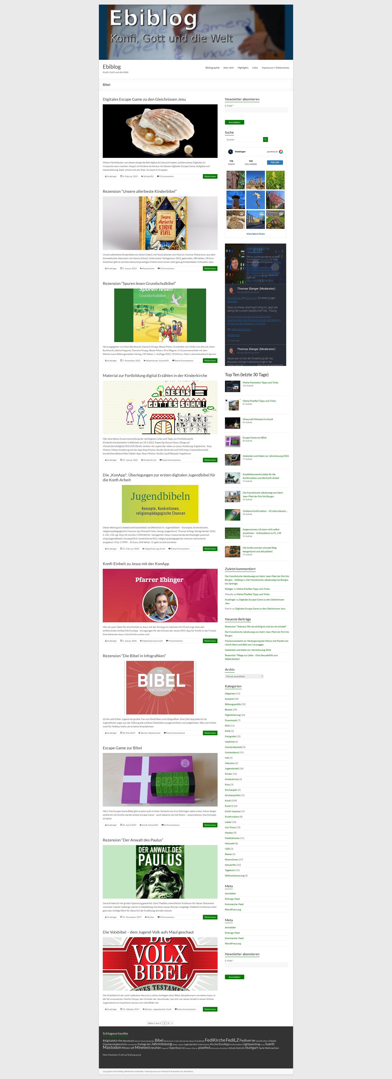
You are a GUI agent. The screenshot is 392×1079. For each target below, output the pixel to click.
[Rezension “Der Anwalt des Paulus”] (160, 846)
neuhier (155, 1048)
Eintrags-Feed (232, 898)
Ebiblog (112, 66)
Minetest (142, 1047)
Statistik (240, 1048)
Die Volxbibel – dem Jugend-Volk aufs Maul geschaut (148, 932)
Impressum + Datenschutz (275, 67)
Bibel (159, 1040)
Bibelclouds (168, 1041)
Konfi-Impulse (232, 811)
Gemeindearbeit (233, 746)
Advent (137, 1041)
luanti (269, 1044)
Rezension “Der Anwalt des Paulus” (133, 839)
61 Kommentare (171, 825)
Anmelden (230, 893)
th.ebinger (112, 176)
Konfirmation (232, 816)
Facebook (199, 1041)
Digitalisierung (152, 548)
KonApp (224, 1044)
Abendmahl (128, 1040)
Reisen (228, 854)
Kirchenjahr (231, 789)
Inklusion (230, 763)
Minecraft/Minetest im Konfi (258, 419)
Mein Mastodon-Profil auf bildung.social (122, 1054)
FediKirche (215, 1040)
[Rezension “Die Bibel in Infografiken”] (160, 662)
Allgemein (230, 693)
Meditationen (232, 838)
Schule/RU (149, 176)
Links (255, 67)
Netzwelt (230, 843)
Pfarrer (195, 1048)
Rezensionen (148, 268)
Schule (232, 1047)
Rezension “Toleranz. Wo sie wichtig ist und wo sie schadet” (256, 626)
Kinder (228, 773)
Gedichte (230, 741)
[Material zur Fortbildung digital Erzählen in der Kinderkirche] (160, 382)
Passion (188, 1048)
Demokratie (184, 1041)
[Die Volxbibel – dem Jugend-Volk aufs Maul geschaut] (160, 938)
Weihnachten (272, 1047)
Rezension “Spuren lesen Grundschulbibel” (139, 283)
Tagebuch (230, 870)
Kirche (214, 1044)
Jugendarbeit (159, 1009)
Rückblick (224, 1048)
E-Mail (229, 105)
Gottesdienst (232, 752)
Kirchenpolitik (232, 795)
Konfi (162, 548)
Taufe (261, 1047)
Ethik (227, 730)
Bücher (144, 733)
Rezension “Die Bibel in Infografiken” (134, 655)
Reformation (215, 1048)
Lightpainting (251, 1044)
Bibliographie (212, 67)
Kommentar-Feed (234, 904)
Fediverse (247, 1040)
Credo (176, 1041)
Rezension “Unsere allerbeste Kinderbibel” (140, 191)
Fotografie (230, 736)
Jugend (180, 1044)
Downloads (231, 720)
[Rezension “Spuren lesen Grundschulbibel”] (160, 290)
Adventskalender (147, 1041)
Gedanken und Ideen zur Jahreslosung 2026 (266, 455)
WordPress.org (233, 909)
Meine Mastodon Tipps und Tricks (260, 382)
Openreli (165, 1048)
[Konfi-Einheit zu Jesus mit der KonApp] (160, 570)
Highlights (243, 67)
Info (227, 757)
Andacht (229, 698)
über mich (228, 67)
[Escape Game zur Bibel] (160, 754)
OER (227, 848)
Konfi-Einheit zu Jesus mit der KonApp (136, 563)
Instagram (144, 1044)
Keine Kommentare (184, 360)
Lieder (228, 821)
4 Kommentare (175, 640)
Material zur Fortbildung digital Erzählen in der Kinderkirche (155, 375)
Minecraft (128, 1047)
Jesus (174, 1044)
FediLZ (232, 1040)
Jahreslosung (161, 1044)
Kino (227, 784)
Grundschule (132, 1044)
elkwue (192, 1041)
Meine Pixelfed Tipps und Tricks (259, 400)
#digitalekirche (112, 1040)
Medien (229, 832)
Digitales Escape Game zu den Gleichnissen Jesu (144, 99)
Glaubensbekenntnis (115, 1044)
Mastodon (112, 1047)
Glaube (272, 1040)
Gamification (262, 1041)
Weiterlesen (210, 176)
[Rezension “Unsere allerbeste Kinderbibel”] (160, 197)
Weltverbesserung (234, 875)
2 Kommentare (166, 176)
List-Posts (230, 827)
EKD (227, 725)
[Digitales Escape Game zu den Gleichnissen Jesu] (160, 105)
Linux (262, 1044)
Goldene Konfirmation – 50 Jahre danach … (265, 510)
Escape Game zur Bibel (122, 747)
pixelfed (204, 1047)
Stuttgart (251, 1048)
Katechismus (204, 1044)
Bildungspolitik (233, 704)
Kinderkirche (150, 460)
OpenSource (177, 1047)
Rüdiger (229, 588)
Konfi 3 (229, 805)
